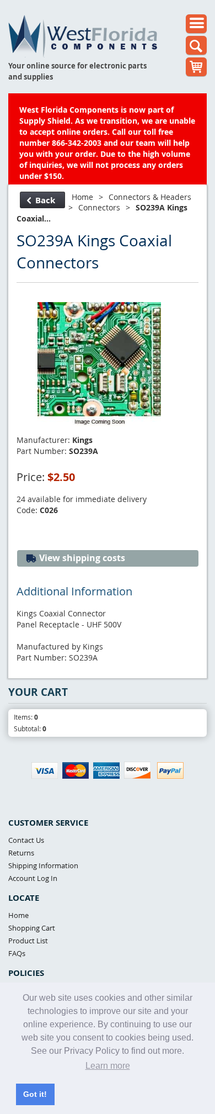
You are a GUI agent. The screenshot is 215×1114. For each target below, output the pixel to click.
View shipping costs (81, 558)
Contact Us (26, 840)
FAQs (16, 953)
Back (45, 200)
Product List (28, 941)
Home (82, 197)
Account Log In (32, 878)
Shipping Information (43, 865)
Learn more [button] (107, 1065)
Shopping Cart (31, 928)
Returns (21, 853)
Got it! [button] (35, 1094)
